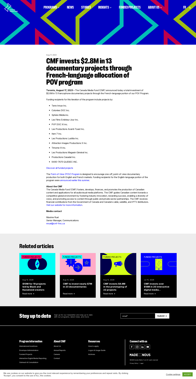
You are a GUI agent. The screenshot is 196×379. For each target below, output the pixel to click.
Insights (103, 7)
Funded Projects (130, 7)
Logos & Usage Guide (96, 350)
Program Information (30, 341)
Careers (57, 354)
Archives (91, 354)
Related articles (36, 246)
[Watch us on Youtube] (148, 347)
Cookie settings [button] (173, 374)
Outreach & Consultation (28, 362)
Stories (86, 7)
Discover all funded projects (59, 168)
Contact (57, 358)
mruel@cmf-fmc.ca (55, 223)
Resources (94, 341)
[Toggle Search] (190, 7)
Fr (184, 7)
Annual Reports (60, 350)
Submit (161, 316)
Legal (141, 363)
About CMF (60, 341)
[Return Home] (13, 7)
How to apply (93, 346)
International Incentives (28, 346)
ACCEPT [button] (187, 374)
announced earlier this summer (74, 180)
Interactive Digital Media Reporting (32, 358)
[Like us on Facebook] (132, 347)
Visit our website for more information (64, 205)
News (70, 7)
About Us (153, 7)
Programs (50, 7)
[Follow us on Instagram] (137, 347)
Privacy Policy (134, 363)
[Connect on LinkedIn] (142, 347)
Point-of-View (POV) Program (65, 174)
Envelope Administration (28, 350)
